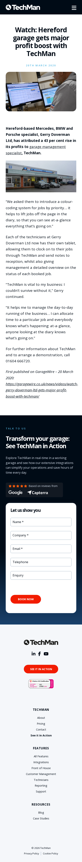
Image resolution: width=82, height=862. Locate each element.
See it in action (41, 669)
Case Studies (41, 818)
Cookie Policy (50, 853)
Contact (41, 729)
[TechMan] (23, 7)
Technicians (41, 780)
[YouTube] (46, 654)
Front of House (41, 768)
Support (41, 791)
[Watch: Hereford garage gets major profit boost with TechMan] (41, 110)
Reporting (41, 785)
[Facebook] (39, 654)
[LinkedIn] (33, 654)
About (41, 718)
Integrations (41, 762)
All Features (41, 756)
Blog (41, 812)
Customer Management (41, 774)
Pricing (41, 723)
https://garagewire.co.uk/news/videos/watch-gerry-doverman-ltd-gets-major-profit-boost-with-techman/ (42, 390)
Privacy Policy (31, 853)
